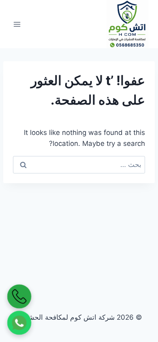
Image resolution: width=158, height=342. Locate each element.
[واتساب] (19, 323)
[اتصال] (19, 296)
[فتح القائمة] (17, 24)
